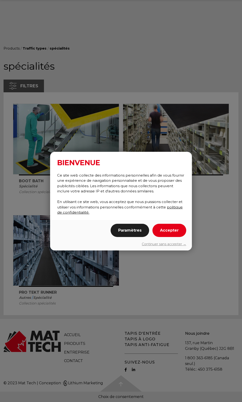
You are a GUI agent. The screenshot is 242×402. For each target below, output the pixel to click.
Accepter (169, 230)
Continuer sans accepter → (164, 244)
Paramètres (130, 230)
